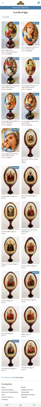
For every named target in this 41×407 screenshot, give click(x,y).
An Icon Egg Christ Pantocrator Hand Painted (9, 51)
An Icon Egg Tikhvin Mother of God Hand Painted (10, 122)
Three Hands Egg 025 (7, 333)
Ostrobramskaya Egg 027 (8, 231)
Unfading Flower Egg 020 (9, 368)
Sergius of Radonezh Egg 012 (9, 264)
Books (23, 387)
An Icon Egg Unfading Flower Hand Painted (30, 122)
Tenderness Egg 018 (7, 301)
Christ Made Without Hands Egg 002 (29, 160)
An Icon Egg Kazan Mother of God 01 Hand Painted (30, 48)
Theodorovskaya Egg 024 (28, 300)
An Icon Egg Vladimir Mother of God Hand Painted (10, 154)
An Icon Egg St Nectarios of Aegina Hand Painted (29, 86)
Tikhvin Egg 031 (26, 334)
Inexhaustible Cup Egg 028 (9, 196)
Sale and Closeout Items (9, 392)
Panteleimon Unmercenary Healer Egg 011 (29, 230)
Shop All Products (7, 390)
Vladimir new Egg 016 (27, 368)
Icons (3, 394)
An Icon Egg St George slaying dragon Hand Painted (10, 86)
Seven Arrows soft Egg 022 (29, 266)
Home (3, 387)
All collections (6, 377)
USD (6, 405)
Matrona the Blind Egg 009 (29, 196)
